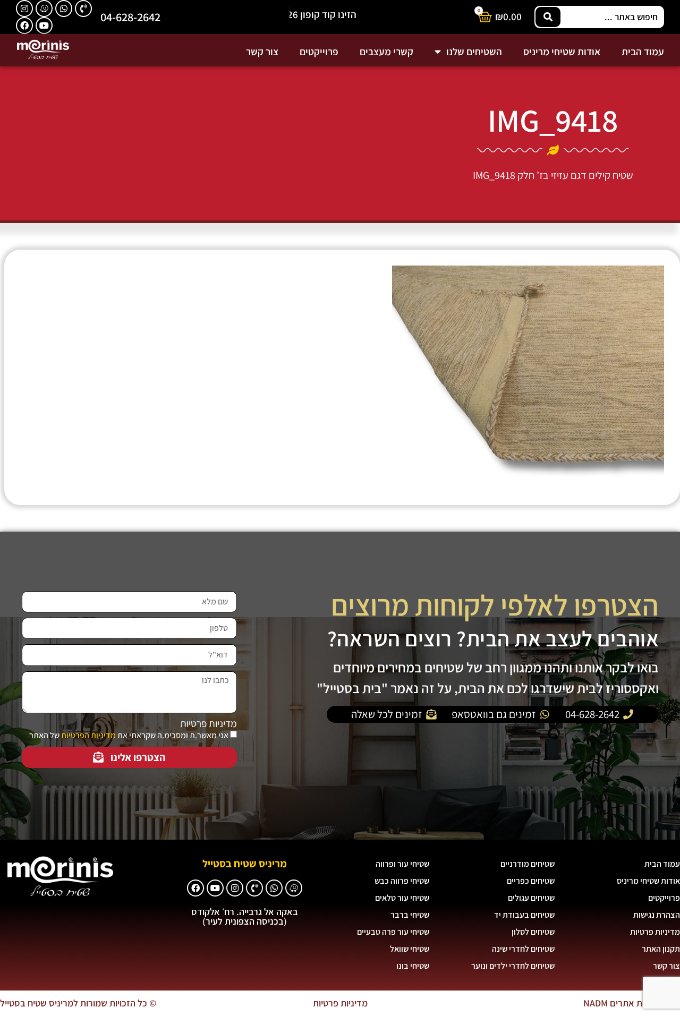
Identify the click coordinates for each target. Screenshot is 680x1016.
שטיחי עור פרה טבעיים (393, 931)
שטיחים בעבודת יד (524, 914)
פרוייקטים (319, 51)
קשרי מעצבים (386, 51)
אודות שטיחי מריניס (561, 51)
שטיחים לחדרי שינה (523, 948)
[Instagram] (24, 8)
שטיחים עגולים (531, 897)
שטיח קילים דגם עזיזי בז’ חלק (575, 175)
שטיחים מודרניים (527, 863)
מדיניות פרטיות (208, 724)
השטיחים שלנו (474, 51)
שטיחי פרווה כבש (402, 880)
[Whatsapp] (63, 8)
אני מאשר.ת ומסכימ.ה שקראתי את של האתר (128, 735)
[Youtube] (44, 25)
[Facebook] (24, 25)
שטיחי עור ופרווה (402, 863)
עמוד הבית (643, 51)
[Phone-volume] (83, 8)
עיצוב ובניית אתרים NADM (631, 1003)
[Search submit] (548, 17)
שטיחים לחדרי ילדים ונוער (513, 965)
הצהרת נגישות (656, 914)
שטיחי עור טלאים (402, 897)
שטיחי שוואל (409, 948)
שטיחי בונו (412, 965)
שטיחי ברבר (409, 914)
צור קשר (262, 51)
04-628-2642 (130, 16)
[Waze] (44, 8)
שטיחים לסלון (533, 931)
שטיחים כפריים (531, 880)
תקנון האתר (661, 948)
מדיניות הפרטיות (88, 735)
